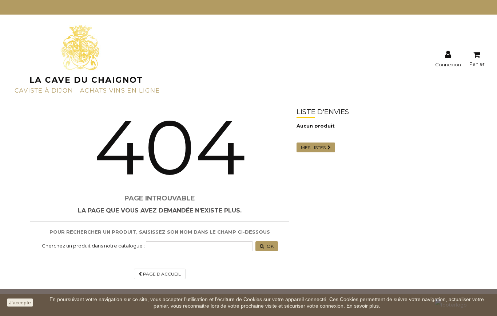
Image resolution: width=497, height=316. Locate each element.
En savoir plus (362, 306)
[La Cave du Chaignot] (86, 58)
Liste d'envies (323, 112)
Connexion (448, 64)
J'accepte (20, 302)
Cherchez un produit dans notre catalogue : (93, 246)
